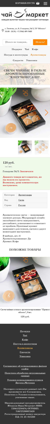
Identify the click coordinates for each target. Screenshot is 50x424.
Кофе (35, 49)
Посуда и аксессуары (16, 55)
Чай (27, 49)
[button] (3, 113)
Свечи (21, 200)
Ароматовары (38, 55)
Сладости (18, 60)
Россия (21, 205)
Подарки (17, 49)
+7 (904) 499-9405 (24, 31)
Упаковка (31, 60)
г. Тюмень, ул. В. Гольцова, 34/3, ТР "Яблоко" (25, 29)
